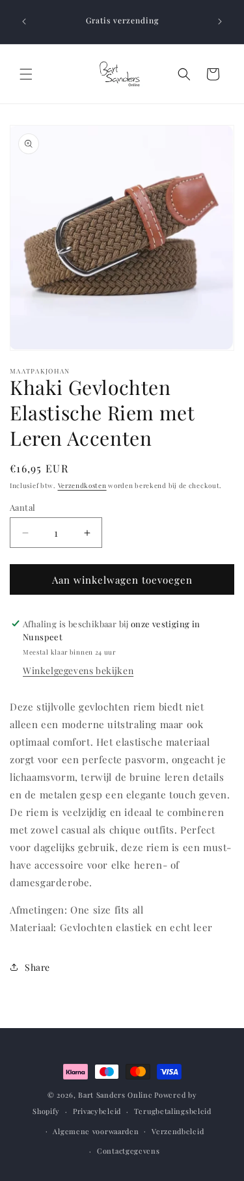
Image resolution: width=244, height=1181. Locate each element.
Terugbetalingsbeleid (172, 1111)
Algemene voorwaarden (96, 1131)
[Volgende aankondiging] (220, 21)
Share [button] (37, 967)
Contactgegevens (128, 1151)
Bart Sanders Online (115, 1095)
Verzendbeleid (178, 1131)
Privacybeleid (97, 1111)
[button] (26, 74)
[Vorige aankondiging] (24, 21)
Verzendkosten (82, 485)
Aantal (22, 507)
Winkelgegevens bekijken (78, 670)
